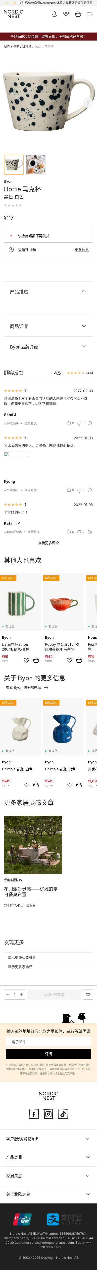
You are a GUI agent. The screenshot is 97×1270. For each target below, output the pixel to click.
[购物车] (78, 14)
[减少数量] (7, 995)
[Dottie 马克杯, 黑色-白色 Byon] (48, 102)
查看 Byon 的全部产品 (23, 687)
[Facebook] (34, 1113)
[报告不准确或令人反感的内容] (90, 423)
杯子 (16, 47)
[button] (13, 205)
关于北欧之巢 (18, 1194)
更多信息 (82, 249)
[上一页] (9, 103)
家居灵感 (14, 1175)
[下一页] (88, 103)
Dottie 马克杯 (44, 47)
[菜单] (90, 14)
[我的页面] (54, 14)
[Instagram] (48, 1113)
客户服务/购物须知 (23, 1138)
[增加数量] (21, 995)
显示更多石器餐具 (22, 957)
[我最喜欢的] (66, 14)
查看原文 (31, 423)
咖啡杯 (26, 47)
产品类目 (14, 1157)
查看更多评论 (48, 543)
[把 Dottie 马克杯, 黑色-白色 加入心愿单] (88, 995)
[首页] (13, 14)
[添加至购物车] (36, 660)
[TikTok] (63, 1113)
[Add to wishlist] (27, 660)
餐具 (7, 47)
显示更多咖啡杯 (20, 967)
